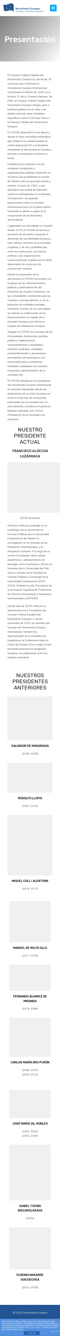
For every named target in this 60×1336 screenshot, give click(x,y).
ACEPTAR (32, 1333)
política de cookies (32, 1327)
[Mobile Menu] (53, 8)
